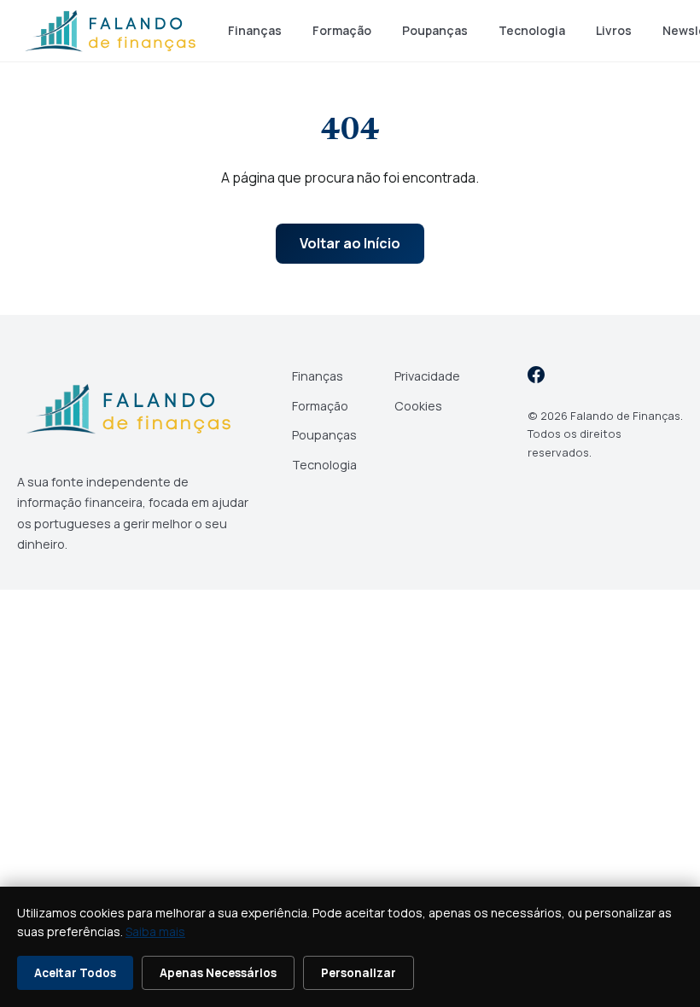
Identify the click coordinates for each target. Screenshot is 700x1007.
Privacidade (427, 376)
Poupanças (435, 30)
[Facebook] (536, 377)
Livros (614, 30)
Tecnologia (532, 30)
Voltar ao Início (350, 243)
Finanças (255, 30)
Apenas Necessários (218, 973)
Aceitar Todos (75, 973)
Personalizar (358, 973)
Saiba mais (155, 931)
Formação (341, 30)
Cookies (418, 406)
